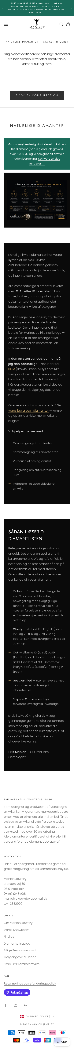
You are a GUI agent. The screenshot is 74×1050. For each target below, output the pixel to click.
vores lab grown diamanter (28, 410)
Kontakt (42, 864)
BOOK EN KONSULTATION (37, 95)
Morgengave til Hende (20, 957)
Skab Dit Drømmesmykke (22, 964)
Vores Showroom (16, 930)
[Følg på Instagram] (15, 1005)
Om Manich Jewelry (18, 923)
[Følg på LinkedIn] (25, 1005)
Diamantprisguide (17, 943)
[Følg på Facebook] (6, 1005)
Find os (9, 936)
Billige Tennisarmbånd (20, 950)
